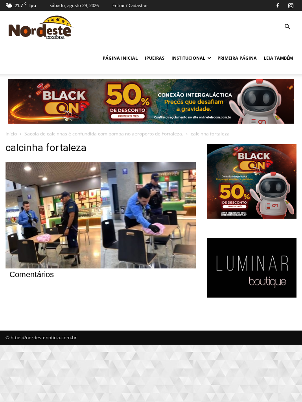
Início (11, 133)
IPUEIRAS (154, 58)
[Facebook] (278, 5)
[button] (287, 27)
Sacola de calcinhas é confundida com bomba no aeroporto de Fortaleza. (103, 133)
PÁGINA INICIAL (120, 58)
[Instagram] (290, 5)
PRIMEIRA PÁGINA (237, 58)
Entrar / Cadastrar (130, 5)
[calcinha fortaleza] (101, 266)
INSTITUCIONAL (188, 58)
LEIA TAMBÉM (278, 58)
